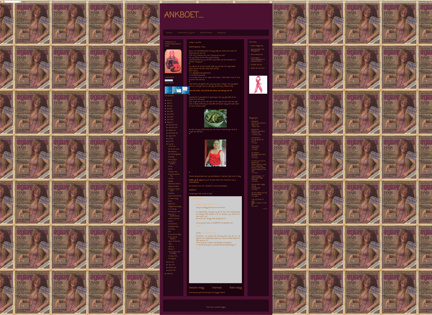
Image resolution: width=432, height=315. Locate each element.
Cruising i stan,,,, (173, 256)
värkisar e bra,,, (172, 172)
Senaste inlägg (196, 287)
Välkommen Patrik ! (174, 184)
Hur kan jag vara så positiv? (257, 140)
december (171, 125)
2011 (168, 117)
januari (170, 270)
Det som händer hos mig (259, 193)
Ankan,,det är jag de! (186, 32)
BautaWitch (255, 130)
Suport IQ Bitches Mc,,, (175, 196)
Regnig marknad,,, (173, 186)
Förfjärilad (254, 180)
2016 (168, 103)
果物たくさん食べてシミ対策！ (259, 204)
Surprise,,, (171, 179)
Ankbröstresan (206, 32)
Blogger (223, 307)
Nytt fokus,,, (171, 229)
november (171, 128)
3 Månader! (255, 148)
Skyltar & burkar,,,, (173, 219)
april (170, 262)
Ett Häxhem (255, 153)
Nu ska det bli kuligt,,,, (174, 234)
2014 (168, 109)
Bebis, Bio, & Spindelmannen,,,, (174, 215)
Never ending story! (257, 55)
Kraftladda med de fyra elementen (258, 155)
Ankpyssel (221, 32)
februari (171, 268)
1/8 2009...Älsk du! (256, 65)
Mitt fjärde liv (256, 138)
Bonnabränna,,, (172, 152)
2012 (168, 114)
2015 (168, 106)
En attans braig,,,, (173, 199)
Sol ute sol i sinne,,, (173, 149)
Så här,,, (170, 166)
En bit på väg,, (172, 209)
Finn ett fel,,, (171, 146)
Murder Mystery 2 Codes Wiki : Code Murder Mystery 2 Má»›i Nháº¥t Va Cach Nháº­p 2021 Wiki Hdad (259, 168)
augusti (170, 136)
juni (169, 141)
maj (169, 144)
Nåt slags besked (256, 195)
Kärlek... (170, 169)
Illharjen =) (171, 249)
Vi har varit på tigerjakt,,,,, (172, 238)
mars (170, 265)
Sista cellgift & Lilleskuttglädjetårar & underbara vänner (258, 59)
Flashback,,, (171, 193)
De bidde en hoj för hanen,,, (174, 190)
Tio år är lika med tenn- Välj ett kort (259, 124)
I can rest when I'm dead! (258, 200)
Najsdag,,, (170, 181)
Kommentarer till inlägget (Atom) (213, 292)
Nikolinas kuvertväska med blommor (258, 132)
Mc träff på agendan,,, (174, 154)
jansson (199, 204)
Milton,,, (170, 201)
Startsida (217, 287)
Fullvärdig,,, (171, 157)
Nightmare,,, (171, 204)
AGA (169, 232)
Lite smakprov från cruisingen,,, (174, 252)
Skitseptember (256, 188)
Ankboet (169, 32)
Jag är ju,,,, (171, 247)
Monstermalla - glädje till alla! (258, 185)
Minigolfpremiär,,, (173, 227)
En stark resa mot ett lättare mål (258, 162)
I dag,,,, (169, 244)
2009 (168, 123)
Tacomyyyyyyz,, (172, 160)
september (172, 133)
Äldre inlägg (236, 287)
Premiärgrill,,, (172, 259)
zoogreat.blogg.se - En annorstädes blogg (258, 177)
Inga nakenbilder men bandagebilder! (257, 50)
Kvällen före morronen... (258, 68)
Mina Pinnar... (256, 146)
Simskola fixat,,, (172, 224)
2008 (168, 274)
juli (169, 139)
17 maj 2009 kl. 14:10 (208, 233)
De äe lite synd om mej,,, (174, 175)
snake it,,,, (171, 221)
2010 (168, 120)
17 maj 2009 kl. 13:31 (209, 204)
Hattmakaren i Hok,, (174, 212)
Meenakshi (255, 121)
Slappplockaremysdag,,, (174, 207)
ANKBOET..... (183, 15)
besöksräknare (169, 83)
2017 (168, 101)
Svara (198, 226)
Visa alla (265, 209)
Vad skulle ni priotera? (172, 163)
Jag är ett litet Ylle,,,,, (174, 241)
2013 (168, 112)
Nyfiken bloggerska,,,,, (257, 46)
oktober (170, 130)
